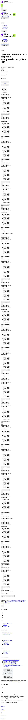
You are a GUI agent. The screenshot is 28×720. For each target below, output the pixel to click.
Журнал (5, 652)
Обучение (5, 643)
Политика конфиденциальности (11, 660)
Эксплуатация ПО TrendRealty (10, 663)
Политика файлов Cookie (9, 662)
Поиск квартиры (7, 632)
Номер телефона (5, 593)
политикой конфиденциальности (15, 601)
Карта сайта (6, 644)
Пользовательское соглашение (10, 661)
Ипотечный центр (7, 640)
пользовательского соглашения (18, 600)
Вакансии (5, 653)
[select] (14, 76)
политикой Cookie (5, 602)
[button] (3, 12)
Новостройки (6, 634)
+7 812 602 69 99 (5, 16)
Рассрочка (5, 641)
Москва (5, 625)
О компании (6, 651)
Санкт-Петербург (7, 623)
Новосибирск (6, 626)
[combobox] (14, 72)
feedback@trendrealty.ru (15, 682)
